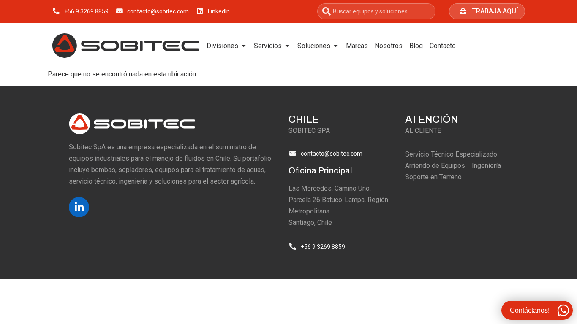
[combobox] (376, 11)
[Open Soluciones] (335, 45)
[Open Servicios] (287, 45)
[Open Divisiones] (243, 45)
